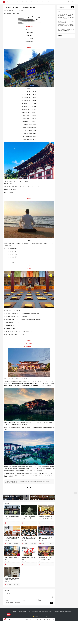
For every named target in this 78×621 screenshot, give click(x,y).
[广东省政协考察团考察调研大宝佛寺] (12, 551)
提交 (51, 602)
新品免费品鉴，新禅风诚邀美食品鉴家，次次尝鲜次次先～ (12, 579)
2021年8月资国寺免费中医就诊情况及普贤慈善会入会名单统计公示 (12, 517)
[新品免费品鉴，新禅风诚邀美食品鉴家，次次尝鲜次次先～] (12, 572)
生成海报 (36, 619)
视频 (46, 1)
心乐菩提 (22, 1)
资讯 (8, 1)
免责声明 (63, 1)
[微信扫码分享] (40, 619)
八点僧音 (12, 1)
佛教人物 (36, 1)
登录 (71, 1)
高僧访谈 (17, 1)
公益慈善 (31, 1)
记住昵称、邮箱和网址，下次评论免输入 (13, 602)
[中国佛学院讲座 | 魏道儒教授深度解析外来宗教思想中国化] (12, 531)
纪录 (49, 1)
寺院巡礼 (41, 1)
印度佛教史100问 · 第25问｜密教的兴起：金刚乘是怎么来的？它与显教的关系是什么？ (66, 25)
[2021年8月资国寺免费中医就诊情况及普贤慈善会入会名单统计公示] (12, 510)
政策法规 (58, 1)
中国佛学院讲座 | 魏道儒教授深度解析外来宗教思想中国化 (12, 538)
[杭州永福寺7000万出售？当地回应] (29, 551)
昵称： (7, 600)
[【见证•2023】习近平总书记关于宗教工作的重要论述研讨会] (29, 531)
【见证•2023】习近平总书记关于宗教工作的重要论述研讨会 (29, 538)
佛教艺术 (53, 1)
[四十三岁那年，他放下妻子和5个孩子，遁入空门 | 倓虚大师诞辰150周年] (29, 510)
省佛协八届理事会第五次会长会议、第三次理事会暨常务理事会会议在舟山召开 (46, 517)
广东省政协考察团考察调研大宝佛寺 (12, 558)
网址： (40, 600)
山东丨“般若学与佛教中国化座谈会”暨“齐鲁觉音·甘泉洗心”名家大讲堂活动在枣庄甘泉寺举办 (46, 538)
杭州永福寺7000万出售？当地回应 (28, 558)
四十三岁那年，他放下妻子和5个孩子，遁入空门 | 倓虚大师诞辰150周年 (29, 517)
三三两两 (6, 10)
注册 (74, 1)
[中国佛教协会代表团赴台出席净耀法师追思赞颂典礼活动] (46, 551)
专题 (27, 1)
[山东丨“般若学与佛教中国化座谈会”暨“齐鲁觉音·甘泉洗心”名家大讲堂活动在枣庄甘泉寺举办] (46, 531)
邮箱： (23, 600)
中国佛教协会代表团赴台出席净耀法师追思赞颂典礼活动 (46, 558)
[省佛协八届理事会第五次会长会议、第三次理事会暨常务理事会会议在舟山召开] (46, 510)
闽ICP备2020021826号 (27, 611)
